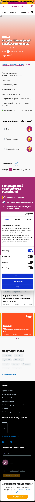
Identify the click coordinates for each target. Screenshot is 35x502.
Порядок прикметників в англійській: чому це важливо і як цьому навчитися (16, 298)
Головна (4, 64)
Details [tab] (17, 219)
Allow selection (17, 281)
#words (7, 292)
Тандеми (5, 408)
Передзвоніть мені (10, 475)
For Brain (21, 64)
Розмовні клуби (7, 398)
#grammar (7, 56)
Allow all (17, 276)
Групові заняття (7, 391)
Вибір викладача (8, 401)
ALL (4, 12)
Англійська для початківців (11, 412)
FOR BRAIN (12, 12)
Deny (17, 286)
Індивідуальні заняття (9, 394)
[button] (5, 454)
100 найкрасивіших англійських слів (15, 330)
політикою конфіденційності (17, 471)
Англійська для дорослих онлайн (13, 405)
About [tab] (29, 219)
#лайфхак (7, 355)
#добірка (7, 360)
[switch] (30, 256)
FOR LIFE (23, 12)
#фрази (18, 355)
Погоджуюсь (16, 497)
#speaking (18, 360)
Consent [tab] (6, 219)
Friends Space (12, 64)
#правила (17, 292)
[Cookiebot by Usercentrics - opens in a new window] (25, 214)
